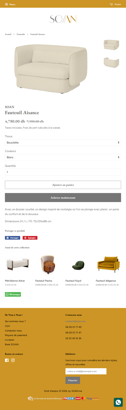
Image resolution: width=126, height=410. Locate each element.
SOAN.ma (77, 391)
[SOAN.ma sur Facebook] (7, 360)
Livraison (9, 339)
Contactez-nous (13, 330)
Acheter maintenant (63, 197)
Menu (12, 4)
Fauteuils (21, 34)
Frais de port (30, 127)
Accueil (8, 34)
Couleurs (10, 151)
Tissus (8, 136)
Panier (117, 4)
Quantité (10, 165)
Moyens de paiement (16, 335)
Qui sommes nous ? (15, 321)
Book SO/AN (12, 344)
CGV (7, 326)
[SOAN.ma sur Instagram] (13, 360)
